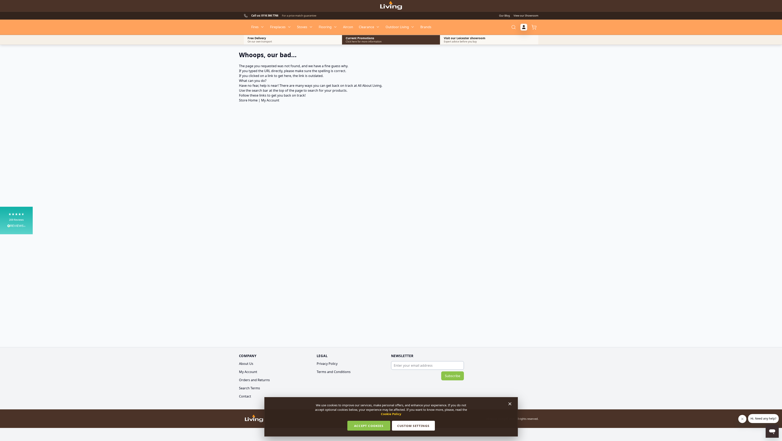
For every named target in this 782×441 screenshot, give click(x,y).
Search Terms (249, 388)
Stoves (302, 27)
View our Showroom (526, 15)
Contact (245, 396)
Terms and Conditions (334, 372)
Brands (425, 27)
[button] (16, 220)
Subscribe (452, 376)
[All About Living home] (254, 418)
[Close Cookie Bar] (510, 404)
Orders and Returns (254, 380)
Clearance (366, 27)
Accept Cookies (368, 426)
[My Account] (523, 27)
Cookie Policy (391, 414)
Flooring (325, 27)
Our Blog (504, 15)
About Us (246, 363)
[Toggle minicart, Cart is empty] (534, 27)
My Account (270, 100)
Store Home (248, 100)
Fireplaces (278, 27)
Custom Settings (413, 426)
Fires (255, 27)
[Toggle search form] (513, 27)
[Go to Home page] (391, 6)
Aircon (348, 27)
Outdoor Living (397, 27)
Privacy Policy (327, 363)
